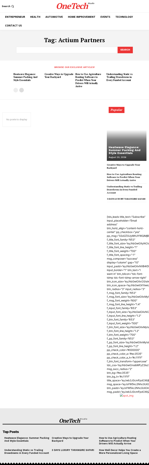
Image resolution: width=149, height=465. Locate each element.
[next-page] (21, 90)
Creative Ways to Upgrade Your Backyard (59, 75)
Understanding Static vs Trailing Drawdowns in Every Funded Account (119, 77)
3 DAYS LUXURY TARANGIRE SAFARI (126, 198)
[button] (8, 6)
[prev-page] (15, 90)
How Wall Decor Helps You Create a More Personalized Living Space (120, 451)
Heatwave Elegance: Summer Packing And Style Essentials (25, 77)
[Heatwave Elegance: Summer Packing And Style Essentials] (126, 135)
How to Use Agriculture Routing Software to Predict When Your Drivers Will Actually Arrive (88, 80)
